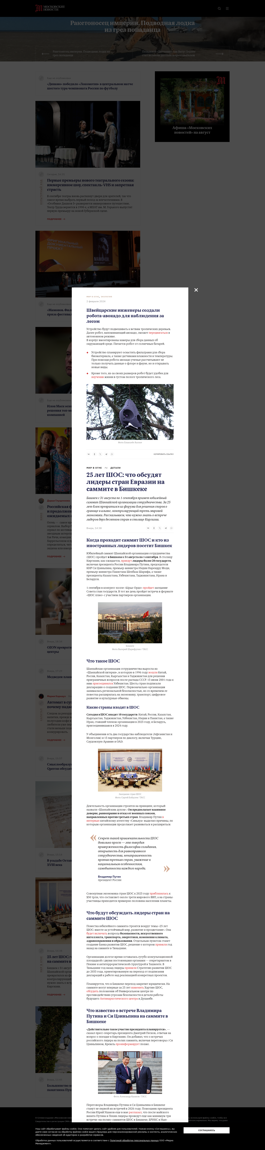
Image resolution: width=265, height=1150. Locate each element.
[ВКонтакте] (88, 454)
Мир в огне (92, 296)
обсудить (92, 991)
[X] (100, 454)
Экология (106, 296)
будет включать (96, 933)
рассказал (135, 1112)
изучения (97, 377)
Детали (115, 467)
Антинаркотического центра (119, 999)
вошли (152, 672)
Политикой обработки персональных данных (134, 1140)
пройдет (148, 588)
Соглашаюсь (206, 1130)
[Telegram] (106, 454)
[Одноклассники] (94, 454)
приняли (161, 945)
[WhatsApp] (112, 454)
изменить (137, 988)
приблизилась (159, 893)
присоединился (103, 683)
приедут (126, 561)
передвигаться (158, 333)
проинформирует (128, 1044)
